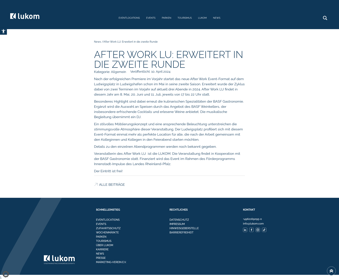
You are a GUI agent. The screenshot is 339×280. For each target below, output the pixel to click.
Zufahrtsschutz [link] (108, 228)
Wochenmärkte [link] (107, 232)
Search (326, 17)
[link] (3, 31)
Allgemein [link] (118, 72)
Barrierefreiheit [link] (181, 232)
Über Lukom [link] (104, 245)
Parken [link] (166, 18)
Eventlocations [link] (129, 18)
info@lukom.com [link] (253, 223)
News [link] (216, 18)
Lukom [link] (202, 18)
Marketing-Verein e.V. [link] (111, 262)
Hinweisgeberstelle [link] (184, 228)
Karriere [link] (102, 249)
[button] (6, 274)
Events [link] (150, 18)
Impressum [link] (177, 224)
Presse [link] (101, 257)
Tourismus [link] (185, 18)
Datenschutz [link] (179, 219)
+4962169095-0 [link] (252, 219)
